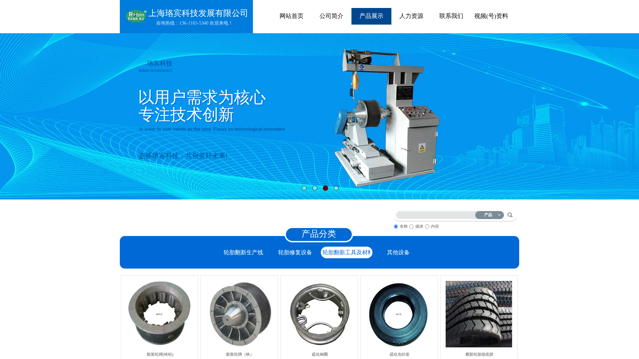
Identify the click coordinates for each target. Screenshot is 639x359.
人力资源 (411, 16)
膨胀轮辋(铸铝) (160, 354)
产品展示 (371, 16)
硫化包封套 (400, 354)
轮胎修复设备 (295, 252)
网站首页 (292, 16)
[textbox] (437, 213)
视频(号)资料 (491, 16)
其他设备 (398, 252)
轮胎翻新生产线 (243, 252)
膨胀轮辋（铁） (240, 354)
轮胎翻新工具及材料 (346, 252)
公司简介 (331, 16)
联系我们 (451, 16)
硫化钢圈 (320, 354)
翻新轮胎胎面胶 (480, 354)
